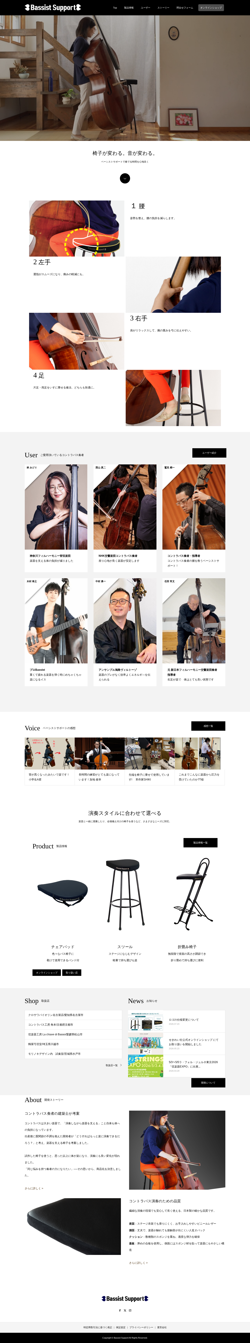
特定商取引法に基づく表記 (98, 1327)
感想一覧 (208, 726)
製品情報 (129, 7)
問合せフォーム (185, 7)
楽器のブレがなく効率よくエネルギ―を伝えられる (124, 674)
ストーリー (163, 7)
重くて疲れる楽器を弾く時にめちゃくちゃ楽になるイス (55, 674)
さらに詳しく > (34, 1188)
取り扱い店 (72, 972)
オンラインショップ (211, 7)
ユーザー (145, 7)
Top (115, 7)
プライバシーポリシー (141, 1327)
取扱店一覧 (112, 1065)
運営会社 (162, 1327)
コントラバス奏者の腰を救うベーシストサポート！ (193, 560)
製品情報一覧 (200, 842)
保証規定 (121, 1327)
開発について (208, 1082)
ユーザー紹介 (209, 452)
